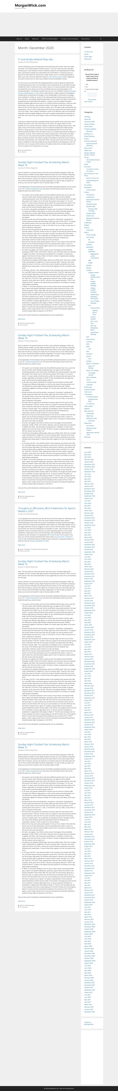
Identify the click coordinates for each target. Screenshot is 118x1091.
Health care (90, 216)
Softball (88, 361)
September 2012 (89, 844)
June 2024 (87, 503)
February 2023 (89, 540)
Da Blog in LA (88, 134)
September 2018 (89, 669)
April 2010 (87, 914)
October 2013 (88, 812)
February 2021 (89, 598)
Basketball (89, 247)
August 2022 (88, 554)
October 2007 (88, 987)
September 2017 (89, 698)
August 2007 (88, 992)
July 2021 (87, 586)
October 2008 (88, 958)
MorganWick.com (30, 5)
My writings (88, 185)
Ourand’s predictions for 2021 (39, 541)
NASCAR (91, 242)
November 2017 (89, 693)
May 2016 (87, 737)
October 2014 (88, 783)
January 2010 (88, 922)
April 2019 (87, 652)
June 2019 (87, 647)
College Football (93, 272)
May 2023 (87, 532)
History (86, 139)
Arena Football (91, 235)
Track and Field (91, 382)
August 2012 (88, 846)
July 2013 (87, 819)
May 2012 (87, 854)
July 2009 (87, 936)
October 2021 (88, 579)
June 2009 (87, 939)
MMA (88, 346)
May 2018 (87, 678)
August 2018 (88, 671)
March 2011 (88, 888)
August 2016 (88, 729)
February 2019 (89, 656)
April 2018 (87, 681)
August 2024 (88, 498)
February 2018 (89, 686)
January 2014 (88, 805)
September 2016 (89, 727)
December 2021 (89, 574)
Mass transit (88, 148)
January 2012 (88, 863)
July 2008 (87, 965)
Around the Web (89, 121)
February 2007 (89, 1007)
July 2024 (87, 501)
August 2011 (88, 875)
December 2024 (89, 489)
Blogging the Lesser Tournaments (94, 256)
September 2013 (89, 815)
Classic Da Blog (89, 124)
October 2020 (88, 608)
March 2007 (88, 1004)
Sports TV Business (25, 549)
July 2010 (87, 907)
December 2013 (89, 807)
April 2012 (87, 856)
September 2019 (89, 639)
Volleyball (89, 384)
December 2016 (89, 720)
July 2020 (87, 615)
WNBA (90, 263)
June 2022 (87, 559)
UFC (89, 349)
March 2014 (88, 800)
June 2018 (87, 676)
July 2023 (87, 527)
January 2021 (88, 600)
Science (86, 227)
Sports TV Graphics (92, 370)
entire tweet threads (53, 535)
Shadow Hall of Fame (95, 312)
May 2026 (87, 454)
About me (19, 39)
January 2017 (88, 717)
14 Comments (23, 734)
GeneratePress (69, 1088)
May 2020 (87, 620)
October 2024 (88, 493)
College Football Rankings (93, 283)
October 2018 (88, 666)
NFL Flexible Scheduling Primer (32, 189)
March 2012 (88, 858)
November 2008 (89, 956)
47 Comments (24, 907)
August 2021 (88, 583)
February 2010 (89, 919)
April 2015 (87, 768)
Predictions (88, 223)
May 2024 (87, 506)
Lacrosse (89, 341)
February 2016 (89, 744)
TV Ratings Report (92, 397)
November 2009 (89, 927)
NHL (87, 351)
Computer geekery (90, 129)
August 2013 (88, 817)
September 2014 (89, 785)
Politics (86, 192)
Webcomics (35, 39)
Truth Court (88, 392)
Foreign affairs (91, 213)
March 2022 (88, 566)
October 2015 (88, 754)
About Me (22, 150)
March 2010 (88, 917)
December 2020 (89, 603)
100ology (87, 117)
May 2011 (87, 883)
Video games (88, 406)
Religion (86, 225)
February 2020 (89, 627)
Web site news (89, 411)
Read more (21, 319)
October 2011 (88, 871)
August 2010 (88, 905)
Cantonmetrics (85, 39)
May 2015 (87, 766)
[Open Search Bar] (100, 38)
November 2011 (89, 868)
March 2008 (88, 975)
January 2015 (88, 776)
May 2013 (87, 824)
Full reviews (90, 425)
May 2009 (87, 941)
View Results (92, 99)
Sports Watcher (91, 377)
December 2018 (89, 661)
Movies (86, 157)
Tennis (88, 380)
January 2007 (88, 1009)
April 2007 (87, 1002)
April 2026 (87, 457)
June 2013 (87, 822)
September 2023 (89, 525)
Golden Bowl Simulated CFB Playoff (94, 296)
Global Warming (89, 136)
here (43, 258)
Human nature (91, 190)
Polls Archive (88, 101)
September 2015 (89, 756)
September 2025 (89, 471)
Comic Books (88, 126)
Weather (87, 408)
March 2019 (88, 654)
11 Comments (23, 498)
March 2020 (88, 625)
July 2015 (87, 761)
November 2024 (89, 491)
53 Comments (24, 325)
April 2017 (87, 710)
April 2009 (87, 944)
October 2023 (88, 523)
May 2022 (87, 562)
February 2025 (89, 484)
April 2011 (87, 885)
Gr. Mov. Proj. (88, 52)
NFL (89, 305)
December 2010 (89, 895)
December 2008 (89, 953)
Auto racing (90, 237)
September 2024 (89, 496)
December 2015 (89, 749)
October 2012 (88, 841)
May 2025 (87, 479)
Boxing (88, 268)
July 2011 (87, 878)
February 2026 (89, 459)
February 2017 (89, 715)
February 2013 (89, 832)
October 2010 (88, 900)
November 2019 (89, 635)
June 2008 (87, 968)
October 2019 (88, 637)
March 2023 (88, 537)
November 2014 (89, 781)
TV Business (88, 394)
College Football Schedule (93, 290)
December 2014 (89, 778)
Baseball (89, 244)
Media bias (87, 150)
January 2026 (88, 462)
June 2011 (87, 880)
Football (89, 270)
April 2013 (87, 827)
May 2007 (87, 1000)
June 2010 (87, 909)
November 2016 (89, 722)
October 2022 (88, 549)
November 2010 (89, 897)
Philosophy (87, 187)
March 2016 (88, 742)
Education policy (91, 204)
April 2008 (87, 973)
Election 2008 (90, 206)
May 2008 (87, 970)
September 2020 (89, 610)
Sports (27, 39)
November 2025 (89, 467)
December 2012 (89, 836)
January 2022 (88, 571)
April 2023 (87, 535)
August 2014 (88, 788)
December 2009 (89, 924)
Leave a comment (24, 551)
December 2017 (89, 690)
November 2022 (89, 547)
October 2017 (88, 695)
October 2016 (88, 725)
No (87, 87)
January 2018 (88, 688)
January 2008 (88, 980)
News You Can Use (92, 178)
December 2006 (89, 1012)
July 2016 (87, 732)
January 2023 (88, 542)
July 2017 (87, 703)
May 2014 (87, 795)
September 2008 (89, 961)
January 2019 (88, 659)
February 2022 (89, 569)
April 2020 (87, 622)
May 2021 (87, 591)
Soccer (88, 356)
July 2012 (87, 849)
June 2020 (87, 617)
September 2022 (89, 552)
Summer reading (89, 389)
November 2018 (89, 664)
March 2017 (88, 712)
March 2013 (88, 829)
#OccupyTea (90, 195)
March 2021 (88, 596)
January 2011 (88, 892)
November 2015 (89, 751)
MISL (88, 344)
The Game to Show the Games (69, 39)
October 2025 (88, 469)
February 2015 (89, 773)
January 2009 (88, 951)
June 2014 (87, 793)
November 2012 (89, 839)
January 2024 (88, 515)
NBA (89, 260)
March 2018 (88, 683)
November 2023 (89, 520)
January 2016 (88, 746)
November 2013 (89, 810)
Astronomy (89, 230)
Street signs (88, 387)
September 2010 (89, 902)
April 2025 (87, 481)
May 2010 (87, 912)
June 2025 (87, 476)
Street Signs (88, 56)
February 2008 (89, 978)
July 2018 (87, 673)
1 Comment (23, 152)
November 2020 (89, 605)
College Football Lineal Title (95, 277)
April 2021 (87, 593)
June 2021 (87, 588)
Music (86, 164)
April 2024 (87, 508)
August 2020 (88, 613)
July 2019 (87, 644)
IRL (89, 240)
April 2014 (87, 798)
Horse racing (90, 339)
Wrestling (87, 437)
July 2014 (87, 790)
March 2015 (88, 771)
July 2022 (87, 557)
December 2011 (89, 866)
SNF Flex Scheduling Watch (50, 39)
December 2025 (89, 464)
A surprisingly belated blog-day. (35, 59)
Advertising (90, 413)
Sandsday (91, 421)
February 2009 (89, 948)
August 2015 (88, 759)
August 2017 (88, 700)
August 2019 (88, 642)
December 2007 (89, 982)
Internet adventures (90, 141)
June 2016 (87, 734)
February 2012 (89, 861)
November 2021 (89, 576)
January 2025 (88, 486)
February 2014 (89, 802)
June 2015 (87, 763)
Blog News (29, 150)
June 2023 (87, 530)
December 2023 (89, 518)
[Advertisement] (59, 24)
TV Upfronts (90, 404)
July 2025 (87, 474)
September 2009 (89, 931)
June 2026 (87, 452)
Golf (87, 337)
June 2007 (87, 997)
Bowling (88, 265)
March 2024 (88, 510)
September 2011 (89, 873)
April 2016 (87, 739)
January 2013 (88, 834)
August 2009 (88, 934)
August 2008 (88, 963)
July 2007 (87, 995)
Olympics (89, 354)
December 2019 (89, 632)
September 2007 (89, 990)
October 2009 (88, 929)
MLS (89, 358)
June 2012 (87, 851)
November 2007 (89, 985)
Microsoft (89, 131)
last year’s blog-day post (54, 77)
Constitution (90, 197)
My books (87, 167)
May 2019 (87, 649)
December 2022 (89, 544)
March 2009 (88, 946)
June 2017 (87, 705)
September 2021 (89, 581)
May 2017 (87, 708)
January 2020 (88, 630)
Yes (87, 84)
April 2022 (87, 564)
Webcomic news (91, 418)
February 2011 (88, 890)
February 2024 (89, 513)
